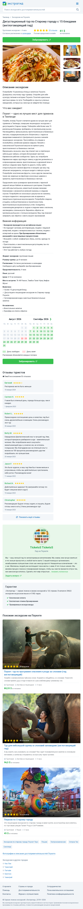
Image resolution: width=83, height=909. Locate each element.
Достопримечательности (29, 890)
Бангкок (8, 874)
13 (15, 335)
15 (22, 335)
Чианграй (8, 877)
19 (11, 338)
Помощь (6, 890)
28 (19, 342)
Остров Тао (73, 842)
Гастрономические (58, 842)
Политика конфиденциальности (60, 894)
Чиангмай (9, 867)
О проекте (7, 886)
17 (4, 338)
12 (11, 335)
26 (11, 342)
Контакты (7, 894)
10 (4, 335)
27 (15, 342)
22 (22, 338)
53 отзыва (53, 30)
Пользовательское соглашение (60, 890)
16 (26, 335)
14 (19, 335)
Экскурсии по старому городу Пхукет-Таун (21, 842)
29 (22, 342)
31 (4, 345)
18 (8, 338)
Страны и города (25, 886)
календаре (26, 33)
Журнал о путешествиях (28, 894)
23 (26, 338)
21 (19, 338)
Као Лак (8, 864)
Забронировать (40, 39)
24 (4, 342)
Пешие (44, 842)
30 (26, 342)
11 (8, 335)
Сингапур (7, 847)
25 (8, 342)
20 (15, 338)
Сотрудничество (54, 886)
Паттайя (8, 870)
